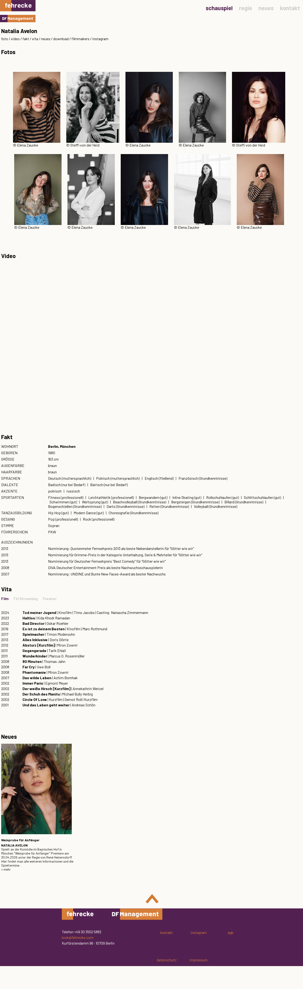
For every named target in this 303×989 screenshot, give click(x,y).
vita (35, 38)
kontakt (290, 7)
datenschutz (167, 960)
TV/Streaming (25, 598)
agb (230, 932)
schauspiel (219, 7)
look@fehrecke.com (78, 937)
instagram (100, 38)
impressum (199, 960)
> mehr (6, 869)
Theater (49, 598)
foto (4, 38)
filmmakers (80, 38)
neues (266, 7)
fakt (25, 38)
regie (245, 7)
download (61, 38)
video (15, 38)
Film (5, 598)
